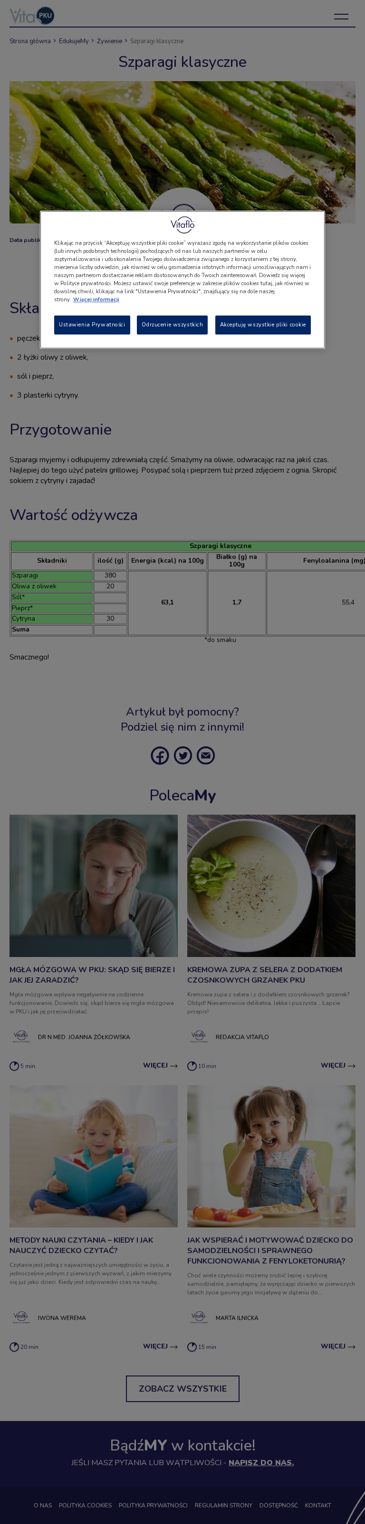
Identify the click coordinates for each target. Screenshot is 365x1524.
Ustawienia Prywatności (92, 324)
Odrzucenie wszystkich (172, 324)
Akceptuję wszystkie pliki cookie (263, 324)
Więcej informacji (96, 299)
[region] (182, 280)
